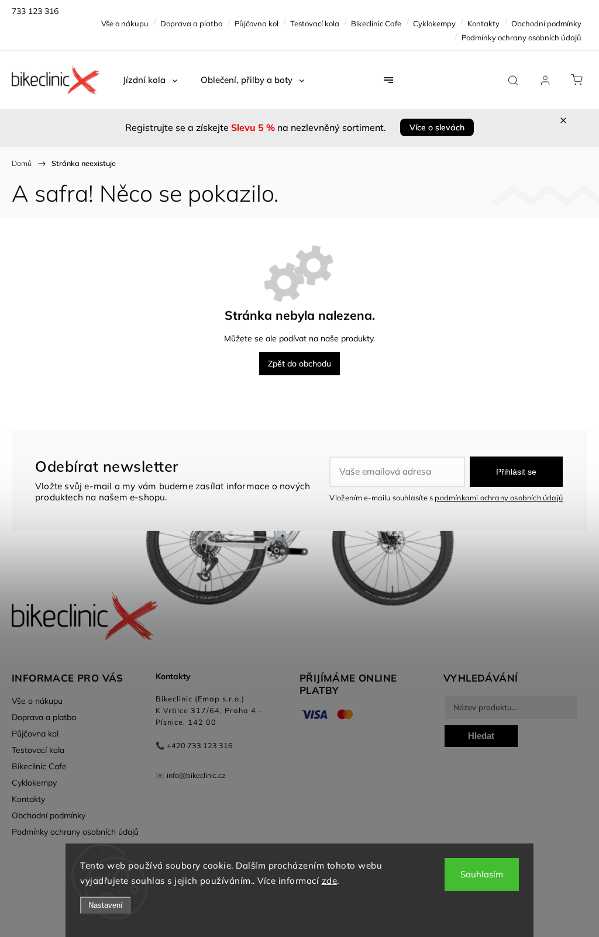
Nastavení (105, 905)
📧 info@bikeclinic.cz (191, 775)
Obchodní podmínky (546, 23)
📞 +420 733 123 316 (194, 745)
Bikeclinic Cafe (376, 23)
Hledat (481, 736)
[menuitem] (150, 80)
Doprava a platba (191, 23)
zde (330, 880)
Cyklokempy (434, 23)
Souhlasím (481, 874)
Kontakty (483, 23)
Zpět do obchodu (299, 363)
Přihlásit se (516, 471)
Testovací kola (314, 23)
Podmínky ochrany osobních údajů (521, 37)
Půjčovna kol (256, 23)
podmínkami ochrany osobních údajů (499, 497)
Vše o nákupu (125, 23)
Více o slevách (436, 127)
